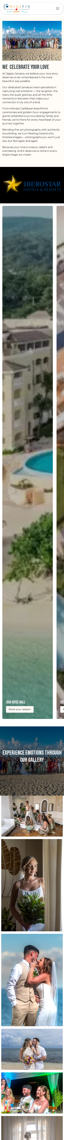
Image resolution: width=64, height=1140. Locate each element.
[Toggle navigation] (57, 8)
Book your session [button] (20, 709)
